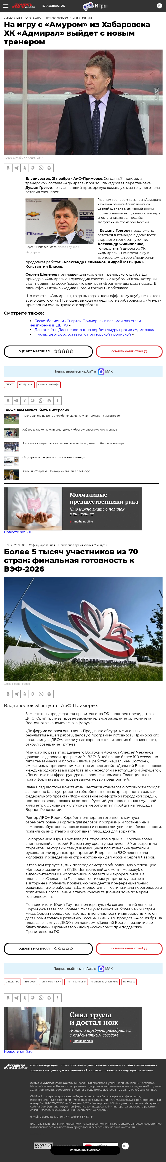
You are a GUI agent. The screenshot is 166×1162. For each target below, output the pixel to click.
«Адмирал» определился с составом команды (53, 457)
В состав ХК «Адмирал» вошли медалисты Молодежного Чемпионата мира (73, 443)
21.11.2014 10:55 (13, 17)
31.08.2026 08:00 (15, 545)
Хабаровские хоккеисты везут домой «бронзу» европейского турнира (69, 429)
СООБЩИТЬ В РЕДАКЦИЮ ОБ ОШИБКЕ (129, 1070)
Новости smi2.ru (18, 532)
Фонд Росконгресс (17, 683)
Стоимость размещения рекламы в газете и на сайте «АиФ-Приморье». (109, 1065)
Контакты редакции (43, 1065)
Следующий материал (85, 1150)
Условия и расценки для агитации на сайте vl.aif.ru (66, 1070)
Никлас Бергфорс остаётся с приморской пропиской (83, 334)
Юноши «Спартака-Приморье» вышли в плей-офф (56, 471)
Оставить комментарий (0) (129, 351)
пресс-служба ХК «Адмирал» (23, 157)
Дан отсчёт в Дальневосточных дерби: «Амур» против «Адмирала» (95, 330)
